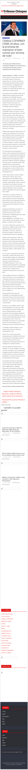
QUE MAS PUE (5, 648)
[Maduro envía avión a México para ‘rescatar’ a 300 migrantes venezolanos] (14, 463)
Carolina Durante (16, 58)
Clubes (3, 742)
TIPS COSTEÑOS (5, 616)
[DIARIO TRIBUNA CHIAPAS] (2, 17)
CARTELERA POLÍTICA (7, 614)
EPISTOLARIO (4, 640)
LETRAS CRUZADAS (6, 643)
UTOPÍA (3, 623)
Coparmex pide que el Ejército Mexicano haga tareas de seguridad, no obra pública (12, 429)
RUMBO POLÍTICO (6, 633)
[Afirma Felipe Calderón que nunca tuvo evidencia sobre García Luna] (14, 439)
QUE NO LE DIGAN (6, 652)
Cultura (4, 745)
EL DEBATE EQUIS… (6, 636)
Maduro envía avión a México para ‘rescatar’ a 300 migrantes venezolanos (13, 479)
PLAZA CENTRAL (5, 645)
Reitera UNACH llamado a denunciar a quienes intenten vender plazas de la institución (12, 394)
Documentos (5, 716)
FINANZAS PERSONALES (7, 650)
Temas (4, 711)
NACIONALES (6, 38)
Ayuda (3, 714)
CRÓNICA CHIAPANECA (7, 619)
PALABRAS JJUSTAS (6, 631)
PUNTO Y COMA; (5, 626)
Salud (3, 735)
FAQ (3, 719)
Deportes (4, 737)
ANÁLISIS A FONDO (6, 621)
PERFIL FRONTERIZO (6, 638)
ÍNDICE (3, 628)
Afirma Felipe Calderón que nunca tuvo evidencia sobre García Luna (13, 454)
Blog (3, 721)
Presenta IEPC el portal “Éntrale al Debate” (13, 401)
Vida (3, 740)
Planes (3, 724)
